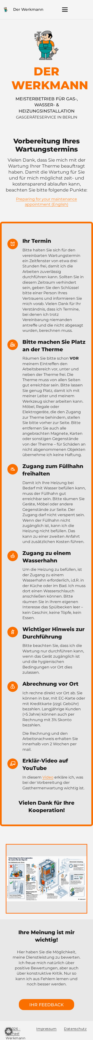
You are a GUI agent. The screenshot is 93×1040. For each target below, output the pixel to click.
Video (47, 777)
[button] (65, 9)
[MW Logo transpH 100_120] (6, 9)
